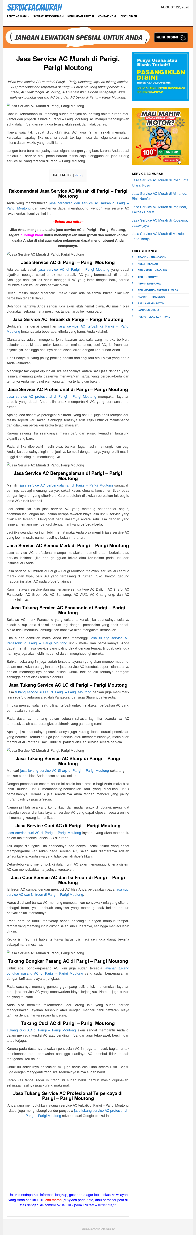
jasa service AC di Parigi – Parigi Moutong (73, 269)
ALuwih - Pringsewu (151, 296)
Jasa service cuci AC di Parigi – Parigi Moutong (44, 832)
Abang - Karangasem (152, 257)
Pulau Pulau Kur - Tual (154, 316)
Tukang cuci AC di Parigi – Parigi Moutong (41, 1029)
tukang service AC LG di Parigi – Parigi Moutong (53, 691)
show (78, 175)
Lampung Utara (148, 310)
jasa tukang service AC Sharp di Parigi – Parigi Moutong (64, 770)
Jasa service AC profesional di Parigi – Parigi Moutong (51, 396)
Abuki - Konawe (148, 277)
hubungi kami (31, 234)
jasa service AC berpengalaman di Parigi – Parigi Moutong (66, 485)
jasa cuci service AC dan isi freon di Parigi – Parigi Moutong (68, 892)
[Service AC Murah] (35, 6)
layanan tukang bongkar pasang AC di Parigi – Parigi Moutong (68, 970)
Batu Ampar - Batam (151, 303)
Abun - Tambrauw (149, 283)
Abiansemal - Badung (152, 270)
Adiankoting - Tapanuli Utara (158, 290)
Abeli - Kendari (148, 264)
